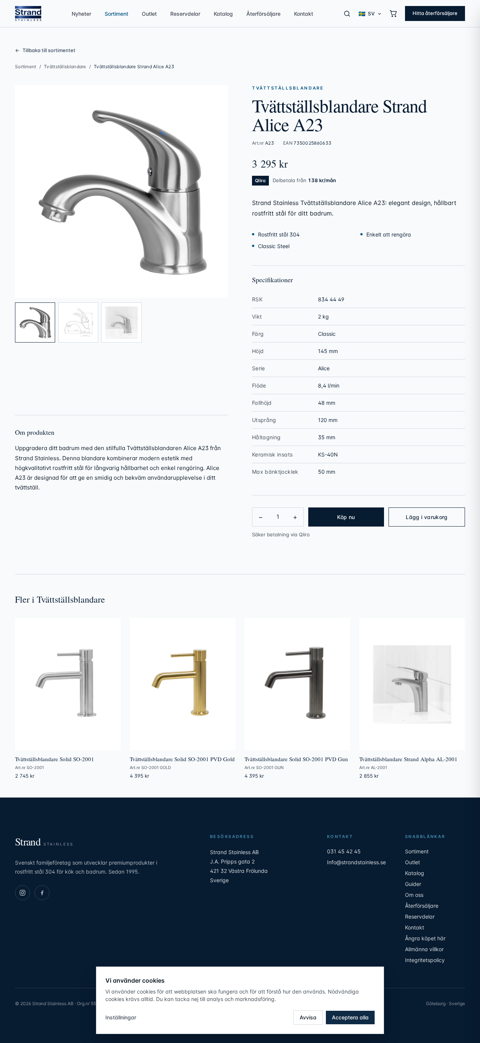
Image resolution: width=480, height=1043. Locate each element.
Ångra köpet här (425, 938)
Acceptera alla (350, 1017)
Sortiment (116, 13)
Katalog (223, 13)
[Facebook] (42, 892)
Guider (413, 884)
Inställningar (120, 1017)
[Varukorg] (393, 13)
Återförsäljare (263, 13)
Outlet (149, 13)
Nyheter (81, 13)
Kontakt (303, 13)
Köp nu (346, 517)
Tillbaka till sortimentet (45, 50)
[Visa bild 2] (78, 322)
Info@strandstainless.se (356, 862)
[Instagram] (22, 892)
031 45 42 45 (344, 851)
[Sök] (347, 14)
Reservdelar (185, 13)
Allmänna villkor (424, 949)
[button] (121, 191)
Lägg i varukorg (426, 517)
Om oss (414, 895)
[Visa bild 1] (35, 322)
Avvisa (308, 1017)
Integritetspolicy (425, 960)
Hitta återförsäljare (435, 13)
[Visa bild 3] (121, 322)
